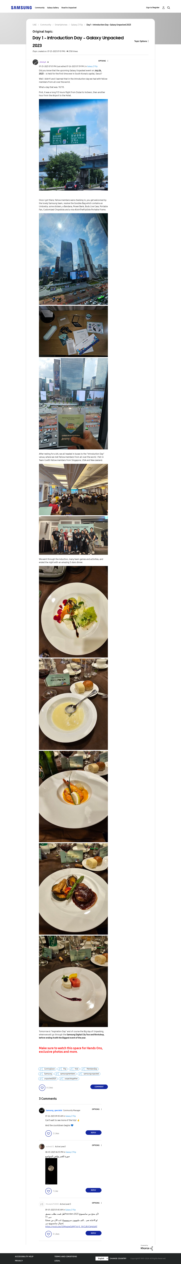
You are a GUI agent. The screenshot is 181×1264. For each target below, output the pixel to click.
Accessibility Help (24, 1256)
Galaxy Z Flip (92, 66)
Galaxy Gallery (53, 8)
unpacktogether (71, 1079)
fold (76, 1069)
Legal (57, 1261)
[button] (103, 61)
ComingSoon (49, 1069)
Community (40, 8)
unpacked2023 (50, 1079)
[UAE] (21, 7)
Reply (93, 1133)
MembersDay (92, 1069)
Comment (99, 1087)
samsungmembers (67, 1074)
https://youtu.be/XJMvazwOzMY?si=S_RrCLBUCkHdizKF (71, 1226)
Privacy (19, 1261)
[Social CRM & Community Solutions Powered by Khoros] (147, 1247)
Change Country (118, 1258)
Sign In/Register (153, 7)
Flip (64, 1069)
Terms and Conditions (65, 1256)
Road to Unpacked (68, 8)
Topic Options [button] (140, 41)
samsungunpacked (91, 1074)
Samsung (48, 1074)
